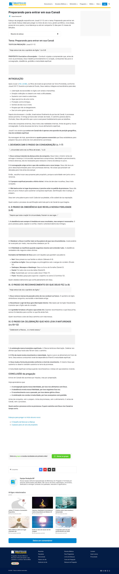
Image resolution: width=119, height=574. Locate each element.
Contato (92, 551)
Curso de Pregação (69, 559)
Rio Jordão (23, 84)
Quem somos (94, 554)
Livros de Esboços (69, 556)
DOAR (15, 563)
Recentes (40, 551)
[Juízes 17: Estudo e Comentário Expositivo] (19, 503)
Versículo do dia (42, 562)
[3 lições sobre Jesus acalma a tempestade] (66, 503)
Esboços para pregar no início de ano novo (24, 417)
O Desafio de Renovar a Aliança (23, 422)
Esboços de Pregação (70, 562)
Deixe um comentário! (42, 540)
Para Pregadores (69, 554)
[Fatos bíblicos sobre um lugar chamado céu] (19, 522)
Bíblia (91, 4)
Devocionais (41, 556)
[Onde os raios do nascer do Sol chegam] (42, 522)
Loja (104, 4)
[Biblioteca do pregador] (18, 4)
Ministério (73, 4)
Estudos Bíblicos (60, 4)
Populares (41, 554)
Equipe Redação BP (17, 16)
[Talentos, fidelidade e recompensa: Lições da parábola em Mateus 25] (42, 503)
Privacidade (93, 556)
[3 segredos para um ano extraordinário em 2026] (66, 522)
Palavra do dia (42, 559)
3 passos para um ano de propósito (25, 425)
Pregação (83, 4)
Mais (98, 4)
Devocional (48, 4)
